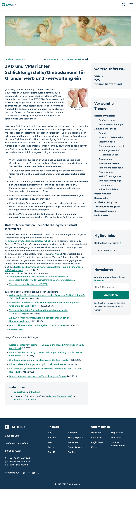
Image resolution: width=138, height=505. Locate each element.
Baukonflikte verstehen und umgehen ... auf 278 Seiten (37, 325)
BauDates (73, 442)
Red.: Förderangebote (110, 176)
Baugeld (103, 133)
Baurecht (62, 396)
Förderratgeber (106, 172)
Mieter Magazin (102, 193)
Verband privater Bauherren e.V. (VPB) (28, 284)
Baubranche (101, 198)
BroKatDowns (75, 447)
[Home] (25, 428)
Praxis (51, 447)
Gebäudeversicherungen (111, 124)
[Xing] (39, 473)
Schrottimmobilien (108, 189)
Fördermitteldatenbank (111, 167)
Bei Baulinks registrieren (106, 243)
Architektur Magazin (105, 202)
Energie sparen (75, 437)
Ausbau (52, 437)
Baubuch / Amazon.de (25, 399)
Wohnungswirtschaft (109, 150)
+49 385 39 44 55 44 (20, 458)
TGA (50, 442)
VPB (97, 76)
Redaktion (20, 59)
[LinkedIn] (34, 473)
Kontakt (95, 447)
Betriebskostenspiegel (110, 180)
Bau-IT (51, 452)
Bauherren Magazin (105, 211)
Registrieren (97, 442)
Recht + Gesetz (102, 215)
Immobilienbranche (105, 128)
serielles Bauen (110, 154)
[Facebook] (29, 473)
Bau (50, 432)
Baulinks (9, 59)
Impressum (117, 432)
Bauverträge (20, 392)
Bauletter (99, 280)
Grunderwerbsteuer (109, 163)
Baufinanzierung (107, 120)
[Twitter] (24, 473)
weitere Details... (17, 329)
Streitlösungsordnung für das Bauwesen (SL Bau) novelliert (40, 360)
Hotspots (72, 432)
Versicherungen (107, 141)
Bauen (52, 396)
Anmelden (96, 437)
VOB (70, 396)
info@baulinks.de (19, 464)
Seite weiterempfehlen (105, 250)
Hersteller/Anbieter (104, 115)
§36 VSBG (56, 253)
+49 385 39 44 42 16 (20, 461)
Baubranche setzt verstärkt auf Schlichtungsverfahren (37, 376)
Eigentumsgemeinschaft (111, 146)
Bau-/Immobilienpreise (111, 137)
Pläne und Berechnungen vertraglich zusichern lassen (37, 364)
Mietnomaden (106, 185)
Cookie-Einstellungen (118, 444)
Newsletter (96, 432)
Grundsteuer (105, 159)
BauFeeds (73, 452)
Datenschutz (117, 437)
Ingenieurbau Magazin (107, 206)
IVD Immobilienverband (108, 82)
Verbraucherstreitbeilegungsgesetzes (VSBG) (28, 241)
